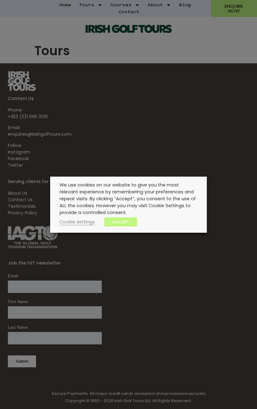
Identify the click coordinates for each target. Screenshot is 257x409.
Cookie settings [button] (77, 221)
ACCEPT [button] (120, 222)
